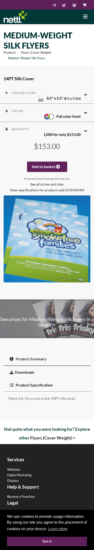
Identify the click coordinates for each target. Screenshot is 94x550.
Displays (13, 481)
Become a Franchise (21, 496)
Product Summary (31, 359)
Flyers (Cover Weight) (36, 52)
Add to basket (44, 166)
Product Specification (34, 385)
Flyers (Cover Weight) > (52, 437)
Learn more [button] (57, 529)
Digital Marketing (19, 475)
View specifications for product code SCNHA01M (47, 190)
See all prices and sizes (47, 184)
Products (10, 52)
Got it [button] (47, 541)
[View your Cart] (86, 5)
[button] (47, 94)
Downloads (24, 372)
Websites (13, 469)
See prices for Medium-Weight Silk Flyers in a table (47, 321)
